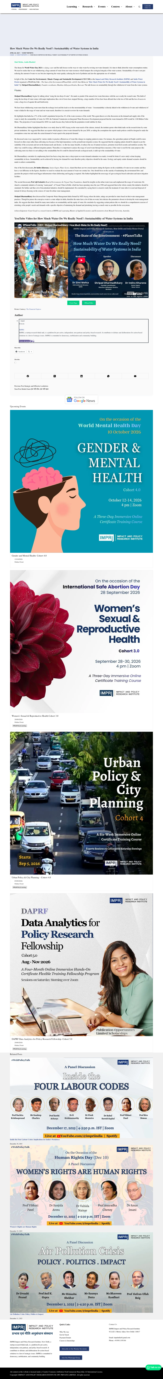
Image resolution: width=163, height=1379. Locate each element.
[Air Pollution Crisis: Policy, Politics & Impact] (81, 1272)
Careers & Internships (67, 1340)
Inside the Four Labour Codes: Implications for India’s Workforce (35, 1139)
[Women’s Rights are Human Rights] (81, 1185)
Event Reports (27, 53)
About (128, 6)
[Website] (31, 341)
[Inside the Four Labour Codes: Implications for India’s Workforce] (81, 1098)
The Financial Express (33, 309)
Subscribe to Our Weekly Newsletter (74, 1349)
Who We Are (64, 1332)
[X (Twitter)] (54, 376)
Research (87, 6)
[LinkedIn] (81, 376)
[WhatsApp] (108, 376)
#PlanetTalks (88, 303)
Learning (72, 6)
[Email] (33, 341)
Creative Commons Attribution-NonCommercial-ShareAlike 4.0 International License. (72, 1372)
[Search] (139, 7)
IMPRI (21, 329)
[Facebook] (28, 376)
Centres (115, 6)
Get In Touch (64, 1335)
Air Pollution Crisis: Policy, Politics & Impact (26, 1314)
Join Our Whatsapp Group (71, 1357)
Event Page (73, 303)
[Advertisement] (81, 29)
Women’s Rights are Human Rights (23, 1226)
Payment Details (65, 1337)
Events (102, 6)
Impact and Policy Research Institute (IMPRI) (112, 79)
